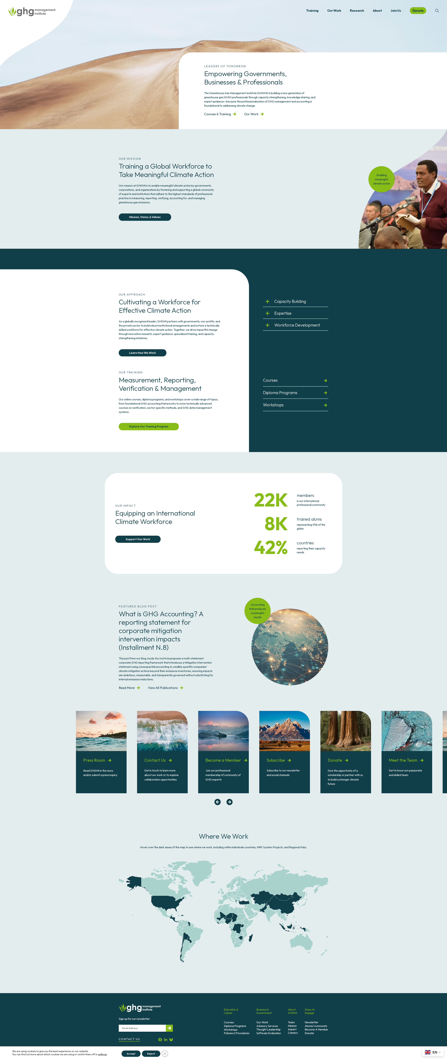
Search (437, 11)
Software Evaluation (268, 1033)
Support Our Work (138, 539)
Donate (335, 760)
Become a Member (224, 760)
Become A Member (316, 1029)
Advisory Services (267, 1026)
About (377, 11)
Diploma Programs (280, 392)
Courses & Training (217, 114)
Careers (293, 1032)
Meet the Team (403, 760)
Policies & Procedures (236, 1033)
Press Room (94, 760)
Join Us (395, 11)
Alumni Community (316, 1026)
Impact (292, 1029)
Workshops (273, 404)
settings (102, 1054)
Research (357, 11)
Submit (169, 1028)
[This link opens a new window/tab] (160, 1039)
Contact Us (155, 760)
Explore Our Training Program (148, 426)
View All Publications (163, 688)
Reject (151, 1053)
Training (312, 11)
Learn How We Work (142, 352)
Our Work (334, 11)
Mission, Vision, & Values (145, 217)
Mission (292, 1025)
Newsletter (311, 1022)
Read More (127, 688)
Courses (270, 380)
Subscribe (276, 760)
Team (291, 1022)
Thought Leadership (268, 1029)
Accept (131, 1053)
